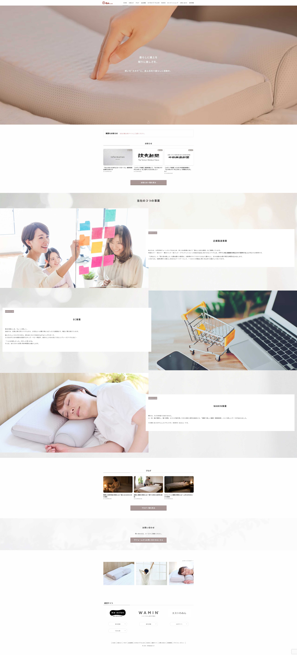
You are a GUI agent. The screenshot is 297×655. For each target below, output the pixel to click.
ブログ (125, 643)
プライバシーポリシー (179, 643)
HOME (114, 643)
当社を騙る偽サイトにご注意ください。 (133, 133)
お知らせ (119, 643)
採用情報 (169, 643)
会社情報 (130, 643)
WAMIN (148, 643)
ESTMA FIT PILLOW (139, 643)
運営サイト (154, 643)
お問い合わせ (162, 643)
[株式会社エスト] (107, 2)
